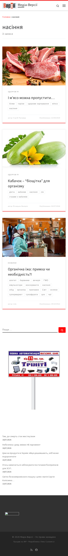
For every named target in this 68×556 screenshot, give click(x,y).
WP (25, 542)
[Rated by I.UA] (12, 514)
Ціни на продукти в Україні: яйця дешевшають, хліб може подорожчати (30, 455)
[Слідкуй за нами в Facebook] (36, 550)
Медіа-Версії (26, 537)
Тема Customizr (48, 542)
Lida (14, 304)
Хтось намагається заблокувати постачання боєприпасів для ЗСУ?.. (30, 466)
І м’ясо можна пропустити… (31, 97)
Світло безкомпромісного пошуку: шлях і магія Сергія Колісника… (28, 478)
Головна (6, 16)
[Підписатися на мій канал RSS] (31, 550)
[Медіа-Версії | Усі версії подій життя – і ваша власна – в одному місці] (9, 5)
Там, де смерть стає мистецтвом (18, 436)
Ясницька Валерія (20, 206)
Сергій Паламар (19, 118)
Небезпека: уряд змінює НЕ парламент (21, 444)
